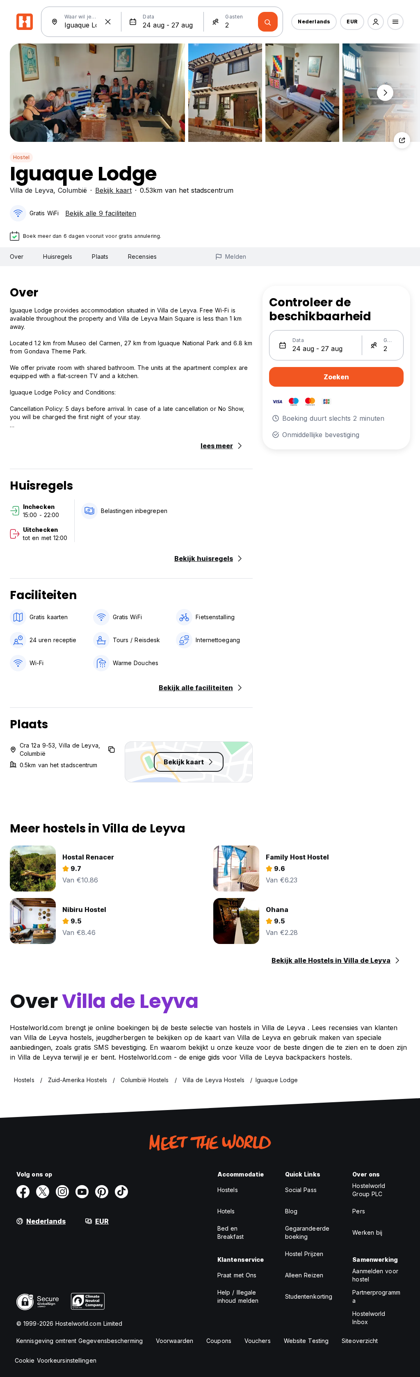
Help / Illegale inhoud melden (237, 1296)
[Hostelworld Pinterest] (101, 1191)
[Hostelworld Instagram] (62, 1191)
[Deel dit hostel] (402, 140)
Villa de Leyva (31, 190)
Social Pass (301, 1189)
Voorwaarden (174, 1340)
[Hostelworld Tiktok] (121, 1191)
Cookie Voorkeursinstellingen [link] (55, 1360)
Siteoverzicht (360, 1340)
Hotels (226, 1211)
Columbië (72, 190)
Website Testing (306, 1340)
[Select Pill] (376, 22)
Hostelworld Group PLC (368, 1189)
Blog (291, 1211)
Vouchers (257, 1340)
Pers (358, 1211)
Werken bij (367, 1232)
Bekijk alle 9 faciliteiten (100, 213)
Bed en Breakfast (230, 1232)
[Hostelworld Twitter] (42, 1191)
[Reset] (108, 22)
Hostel (21, 157)
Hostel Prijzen (304, 1253)
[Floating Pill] (385, 92)
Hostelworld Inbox (368, 1317)
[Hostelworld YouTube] (82, 1191)
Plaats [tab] (100, 256)
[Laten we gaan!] (268, 22)
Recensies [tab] (142, 256)
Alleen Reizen (304, 1275)
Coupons (218, 1340)
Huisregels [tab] (57, 256)
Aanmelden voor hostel (375, 1275)
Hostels (227, 1189)
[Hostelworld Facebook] (23, 1191)
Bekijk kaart (113, 190)
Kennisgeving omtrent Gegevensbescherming (79, 1340)
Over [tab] (16, 256)
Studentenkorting (309, 1296)
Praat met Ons (236, 1275)
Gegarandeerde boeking (307, 1232)
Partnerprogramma (376, 1296)
